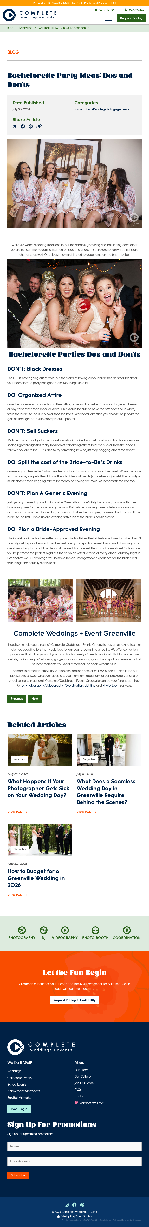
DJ (23, 685)
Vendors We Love (91, 1103)
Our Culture (82, 1076)
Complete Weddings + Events (79, 1212)
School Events (16, 1084)
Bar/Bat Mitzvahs (19, 1098)
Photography (35, 685)
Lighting (89, 685)
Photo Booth (111, 685)
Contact (80, 1096)
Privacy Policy (112, 1220)
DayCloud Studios (81, 1216)
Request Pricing (131, 18)
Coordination (74, 685)
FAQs (77, 1090)
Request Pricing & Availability (74, 1000)
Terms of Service (129, 1220)
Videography (54, 685)
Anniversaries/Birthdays (23, 1091)
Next (35, 699)
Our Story (81, 1070)
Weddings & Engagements (110, 109)
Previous (17, 699)
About (80, 1062)
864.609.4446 (136, 10)
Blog (10, 28)
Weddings (14, 1071)
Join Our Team (84, 1083)
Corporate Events (19, 1078)
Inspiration (25, 28)
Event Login (19, 1109)
